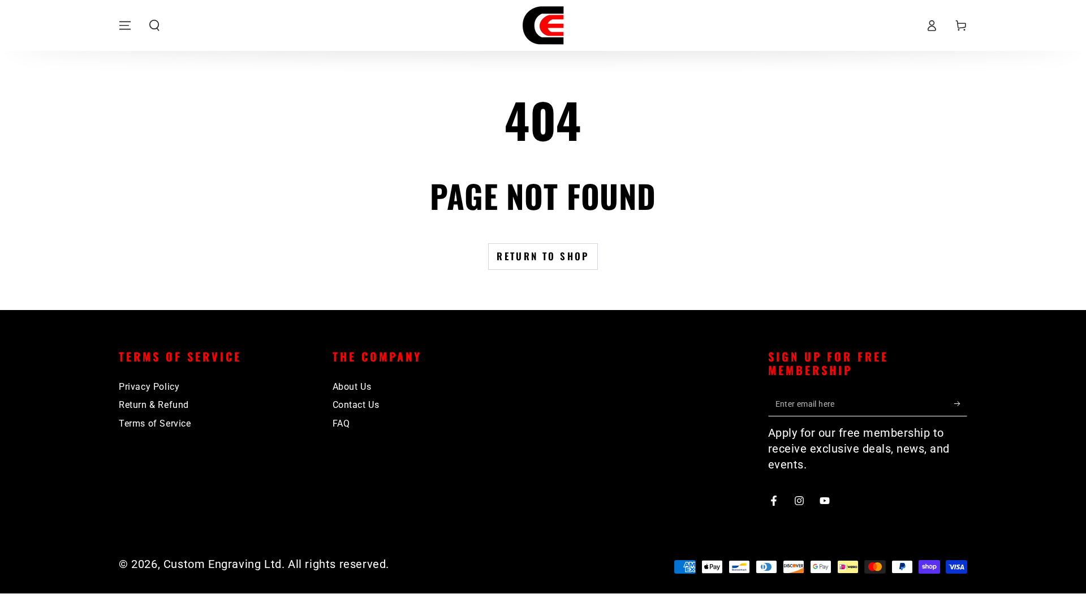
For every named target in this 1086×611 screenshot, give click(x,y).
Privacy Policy (149, 386)
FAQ (341, 423)
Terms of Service (155, 423)
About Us (352, 386)
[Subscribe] (960, 403)
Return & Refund (154, 404)
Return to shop (543, 256)
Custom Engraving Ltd (222, 564)
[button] (154, 25)
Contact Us (356, 404)
